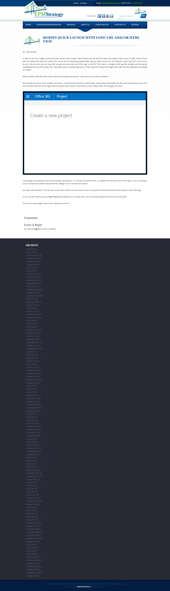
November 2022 (33, 290)
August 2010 (32, 504)
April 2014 (31, 420)
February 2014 (32, 426)
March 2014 (31, 423)
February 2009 (32, 560)
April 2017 (31, 358)
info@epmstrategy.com (111, 3)
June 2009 (31, 548)
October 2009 (32, 535)
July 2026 (30, 249)
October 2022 (32, 293)
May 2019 (31, 324)
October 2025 (32, 262)
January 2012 (32, 470)
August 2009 (32, 542)
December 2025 (33, 255)
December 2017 (33, 342)
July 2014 (30, 414)
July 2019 (30, 321)
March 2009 (31, 557)
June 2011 (31, 486)
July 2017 (30, 352)
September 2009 (33, 538)
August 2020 (32, 305)
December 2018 (33, 330)
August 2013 (32, 436)
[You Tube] (108, 16)
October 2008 (32, 570)
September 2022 (33, 296)
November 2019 (33, 318)
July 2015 (30, 386)
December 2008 (33, 566)
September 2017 (33, 349)
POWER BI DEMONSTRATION (49, 25)
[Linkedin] (104, 16)
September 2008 (33, 573)
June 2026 (31, 252)
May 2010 (31, 514)
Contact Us (120, 25)
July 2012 (30, 458)
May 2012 (31, 464)
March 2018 (31, 336)
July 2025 (30, 268)
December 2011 (33, 473)
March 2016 (31, 367)
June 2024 (31, 274)
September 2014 (33, 408)
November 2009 (33, 532)
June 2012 (31, 461)
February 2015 (32, 398)
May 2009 (31, 551)
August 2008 (32, 576)
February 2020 (32, 314)
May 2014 (31, 417)
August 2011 (32, 479)
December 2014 (33, 405)
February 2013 (32, 448)
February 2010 (32, 523)
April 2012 (31, 467)
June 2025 (31, 271)
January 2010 (32, 526)
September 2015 (33, 380)
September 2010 (33, 501)
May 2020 (31, 308)
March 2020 (31, 311)
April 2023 (31, 286)
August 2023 (32, 283)
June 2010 (31, 510)
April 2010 (31, 517)
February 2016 (32, 370)
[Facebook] (99, 16)
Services (71, 25)
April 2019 (31, 327)
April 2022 (31, 299)
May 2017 (31, 355)
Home (76, 3)
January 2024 (32, 280)
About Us (85, 25)
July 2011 (30, 482)
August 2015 (32, 383)
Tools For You (102, 25)
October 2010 (32, 498)
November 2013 (33, 430)
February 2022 (32, 302)
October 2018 (32, 333)
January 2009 (32, 563)
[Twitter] (111, 16)
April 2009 (31, 554)
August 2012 (32, 454)
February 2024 (32, 277)
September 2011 (33, 476)
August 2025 (32, 265)
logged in (37, 229)
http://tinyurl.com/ (55, 197)
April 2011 (31, 492)
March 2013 (31, 445)
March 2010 (31, 520)
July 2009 (30, 545)
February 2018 (32, 339)
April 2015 (31, 392)
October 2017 (32, 346)
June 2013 (31, 442)
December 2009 (33, 529)
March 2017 (31, 361)
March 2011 (31, 495)
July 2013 (30, 439)
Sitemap (83, 3)
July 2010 (30, 507)
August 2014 (32, 411)
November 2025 (33, 258)
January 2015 (32, 402)
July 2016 (30, 364)
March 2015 (31, 395)
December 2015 (33, 374)
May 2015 (31, 389)
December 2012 (33, 451)
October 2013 (32, 433)
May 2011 (31, 489)
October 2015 (32, 377)
